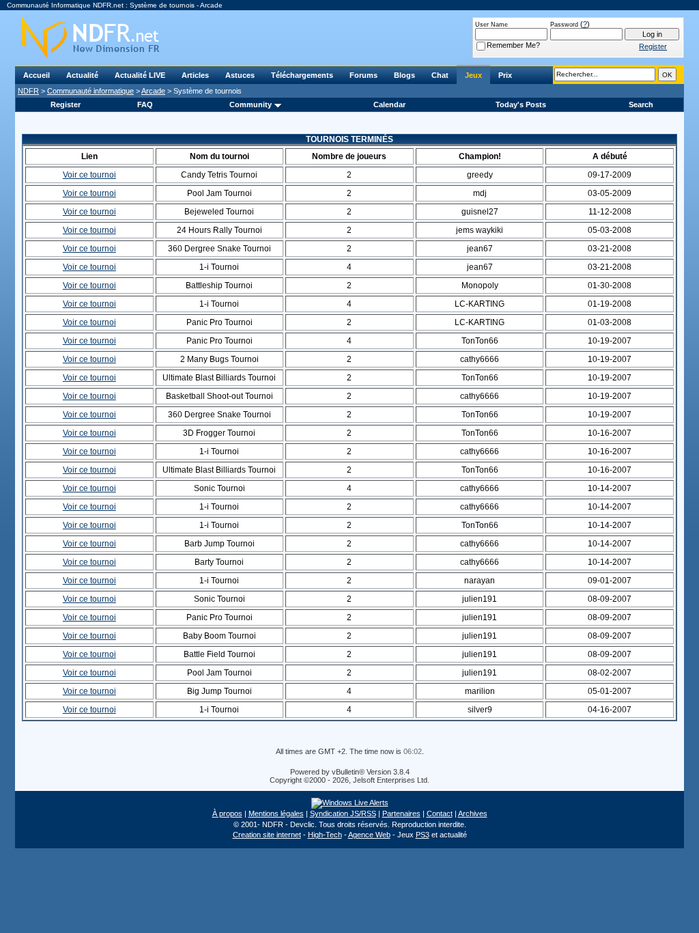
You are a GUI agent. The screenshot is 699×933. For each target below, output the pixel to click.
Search (641, 104)
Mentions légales (276, 813)
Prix (505, 75)
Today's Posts (521, 104)
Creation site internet (267, 835)
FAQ (145, 104)
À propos (227, 813)
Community (250, 104)
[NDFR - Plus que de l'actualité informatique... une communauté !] (349, 37)
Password (564, 24)
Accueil (36, 75)
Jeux (473, 75)
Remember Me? (513, 45)
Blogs (404, 75)
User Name (491, 24)
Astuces (240, 75)
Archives (472, 813)
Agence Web (369, 835)
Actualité (82, 75)
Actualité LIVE (140, 75)
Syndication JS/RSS (343, 813)
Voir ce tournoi (89, 175)
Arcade (153, 91)
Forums (363, 75)
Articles (195, 75)
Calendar (389, 104)
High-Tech (325, 835)
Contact (440, 813)
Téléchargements (302, 75)
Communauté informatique (90, 91)
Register (66, 104)
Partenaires (401, 813)
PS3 (422, 835)
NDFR (28, 91)
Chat (439, 75)
